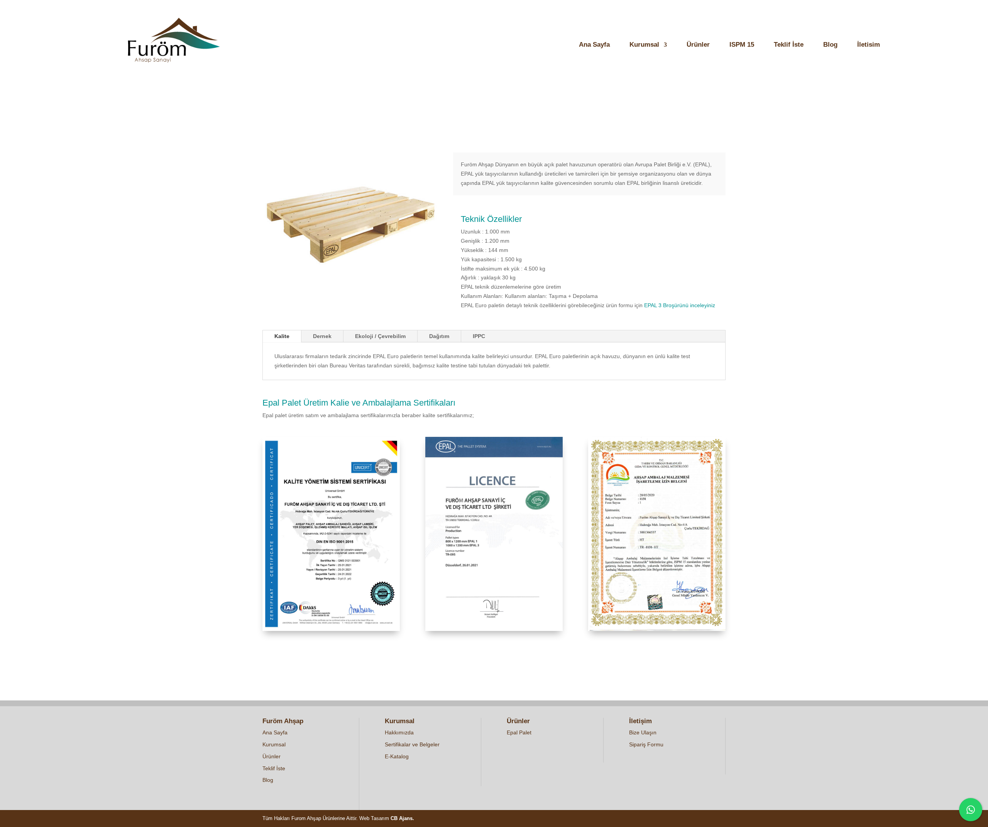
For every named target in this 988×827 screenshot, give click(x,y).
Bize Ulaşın (642, 732)
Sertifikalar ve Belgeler (412, 744)
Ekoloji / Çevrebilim (380, 336)
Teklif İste (789, 45)
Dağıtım (439, 336)
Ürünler (698, 45)
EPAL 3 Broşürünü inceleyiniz (680, 305)
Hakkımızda (399, 732)
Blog (830, 45)
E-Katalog (397, 756)
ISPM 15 (741, 45)
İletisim (868, 45)
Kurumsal (644, 45)
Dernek (322, 336)
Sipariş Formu (646, 744)
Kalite (281, 336)
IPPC (479, 336)
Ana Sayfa (594, 45)
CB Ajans (402, 818)
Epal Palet (519, 732)
